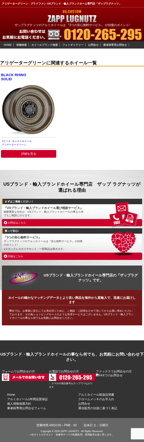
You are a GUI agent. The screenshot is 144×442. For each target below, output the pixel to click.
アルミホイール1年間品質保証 (27, 399)
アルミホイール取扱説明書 (96, 394)
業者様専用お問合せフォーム (26, 408)
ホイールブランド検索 (45, 44)
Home (11, 394)
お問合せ (93, 44)
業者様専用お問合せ (115, 44)
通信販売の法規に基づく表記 (97, 408)
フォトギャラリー (72, 44)
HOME (8, 44)
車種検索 (21, 44)
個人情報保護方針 (19, 403)
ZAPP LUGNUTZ (69, 431)
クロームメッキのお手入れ (96, 399)
